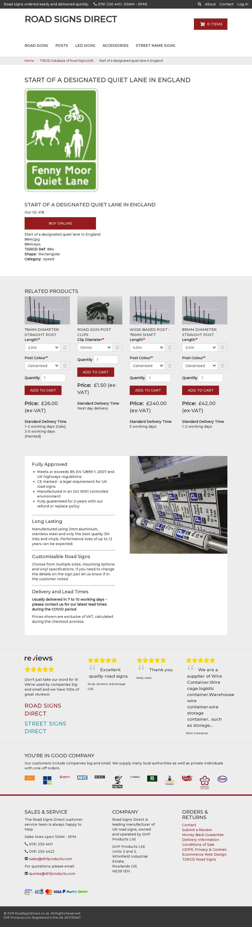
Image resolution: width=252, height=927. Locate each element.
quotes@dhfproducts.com (52, 873)
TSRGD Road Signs (199, 859)
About (210, 4)
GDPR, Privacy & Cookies (204, 849)
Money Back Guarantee (203, 835)
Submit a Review (197, 830)
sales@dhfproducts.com (50, 859)
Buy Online (60, 223)
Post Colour (35, 358)
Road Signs (36, 45)
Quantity (32, 378)
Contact (227, 4)
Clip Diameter (89, 339)
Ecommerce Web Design (204, 854)
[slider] (39, 669)
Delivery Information (200, 839)
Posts (61, 45)
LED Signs (85, 45)
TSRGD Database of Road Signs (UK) (67, 60)
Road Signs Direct (71, 20)
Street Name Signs (155, 45)
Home (29, 60)
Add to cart (43, 390)
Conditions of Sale (198, 844)
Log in (242, 4)
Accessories (115, 45)
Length (31, 339)
